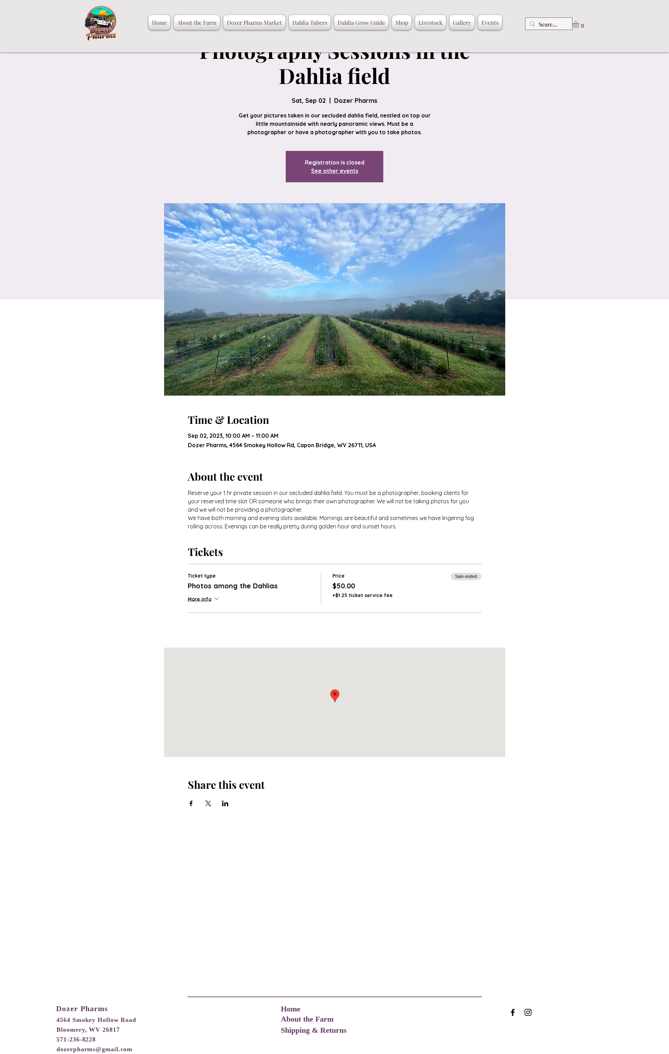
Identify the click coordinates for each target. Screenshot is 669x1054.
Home (290, 1009)
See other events (334, 170)
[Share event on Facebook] (191, 803)
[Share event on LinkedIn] (225, 803)
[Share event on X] (208, 803)
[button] (579, 24)
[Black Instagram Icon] (528, 1012)
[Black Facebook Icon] (512, 1012)
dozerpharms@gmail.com (94, 1049)
